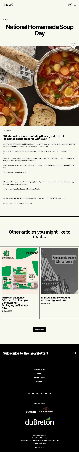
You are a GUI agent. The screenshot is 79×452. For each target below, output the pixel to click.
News (6, 19)
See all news (39, 329)
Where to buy (39, 378)
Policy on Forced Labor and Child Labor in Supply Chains (39, 440)
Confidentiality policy (39, 438)
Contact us (39, 370)
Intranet (39, 382)
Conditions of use (39, 435)
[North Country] (46, 410)
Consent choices (39, 443)
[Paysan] (31, 412)
